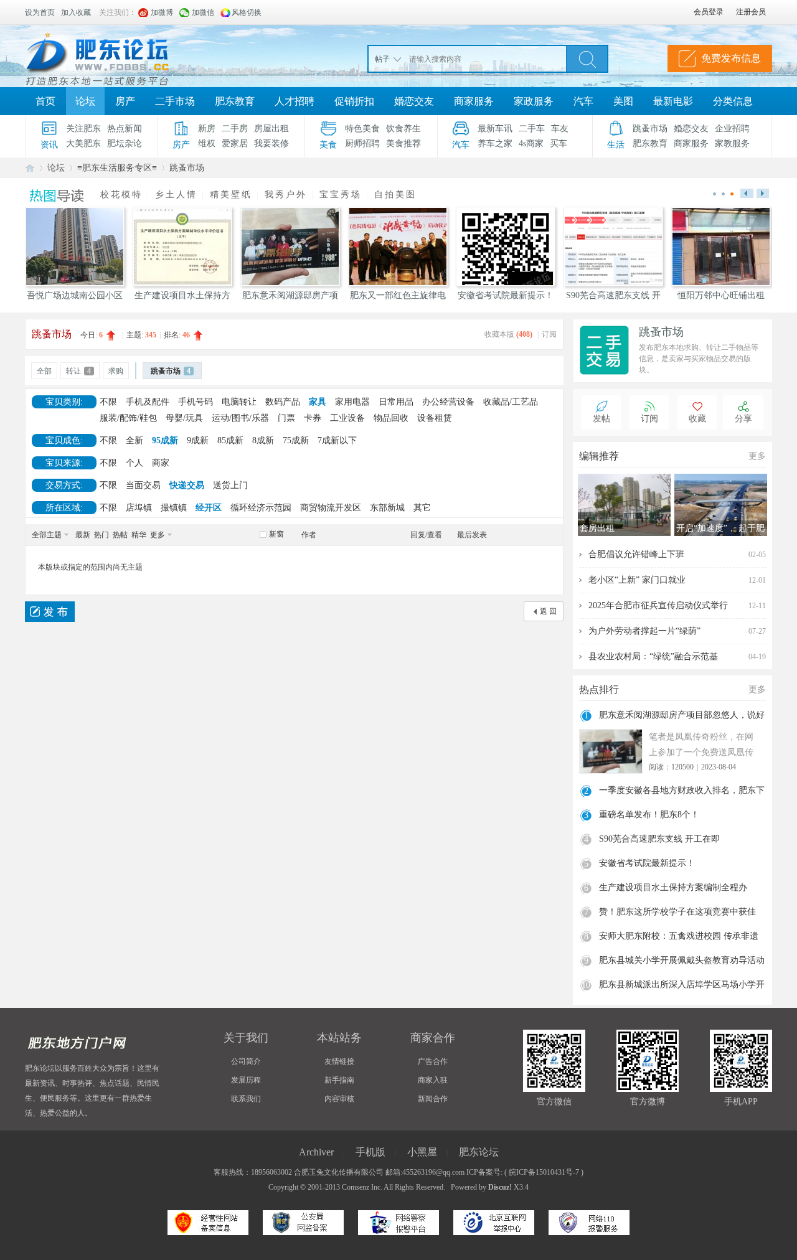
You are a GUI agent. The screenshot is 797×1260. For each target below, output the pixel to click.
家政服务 (534, 101)
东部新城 (387, 507)
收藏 (697, 418)
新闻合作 (433, 1098)
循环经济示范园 (260, 507)
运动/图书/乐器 (240, 418)
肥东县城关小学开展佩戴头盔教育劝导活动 (682, 960)
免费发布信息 (731, 58)
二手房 (235, 128)
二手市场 (175, 101)
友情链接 (339, 1061)
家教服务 (732, 143)
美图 (623, 101)
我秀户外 (286, 194)
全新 (134, 440)
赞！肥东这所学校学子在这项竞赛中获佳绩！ (677, 913)
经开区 (209, 507)
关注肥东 (83, 128)
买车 (558, 143)
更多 (157, 534)
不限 (108, 402)
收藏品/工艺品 (510, 402)
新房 (206, 128)
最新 (82, 534)
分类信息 (733, 101)
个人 (134, 463)
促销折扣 (354, 101)
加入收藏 (76, 12)
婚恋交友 (414, 101)
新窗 (276, 534)
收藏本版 (508, 334)
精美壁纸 (231, 194)
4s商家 (531, 143)
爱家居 (235, 143)
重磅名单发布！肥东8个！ (649, 814)
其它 (422, 507)
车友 (559, 128)
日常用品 (396, 402)
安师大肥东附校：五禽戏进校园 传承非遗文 (678, 937)
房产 (125, 101)
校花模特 (121, 194)
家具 (317, 402)
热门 (101, 534)
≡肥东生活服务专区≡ (117, 167)
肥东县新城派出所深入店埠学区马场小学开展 (682, 986)
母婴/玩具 (184, 418)
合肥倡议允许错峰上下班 (636, 554)
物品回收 (391, 418)
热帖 (120, 534)
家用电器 (352, 402)
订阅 (549, 334)
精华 (138, 534)
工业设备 (347, 418)
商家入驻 (433, 1080)
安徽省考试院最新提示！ (647, 863)
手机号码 (195, 402)
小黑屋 (422, 1152)
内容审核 (339, 1098)
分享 (743, 418)
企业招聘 (732, 128)
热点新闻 (124, 128)
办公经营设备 (448, 402)
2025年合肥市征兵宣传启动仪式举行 (658, 605)
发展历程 (246, 1080)
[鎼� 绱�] (587, 58)
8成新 (263, 440)
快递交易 (186, 485)
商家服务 (474, 101)
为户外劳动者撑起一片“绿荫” (644, 631)
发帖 (601, 418)
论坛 (85, 101)
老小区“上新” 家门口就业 (637, 580)
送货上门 (230, 485)
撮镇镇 (174, 507)
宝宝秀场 (340, 194)
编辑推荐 (599, 456)
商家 (160, 463)
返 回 (548, 611)
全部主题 (47, 534)
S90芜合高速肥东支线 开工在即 (659, 839)
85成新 (230, 440)
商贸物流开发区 (330, 507)
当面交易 (143, 485)
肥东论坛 (30, 168)
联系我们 (246, 1098)
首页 (45, 101)
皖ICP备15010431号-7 (544, 1172)
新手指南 (339, 1080)
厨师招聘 (362, 143)
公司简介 (246, 1061)
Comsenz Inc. (362, 1187)
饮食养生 (403, 128)
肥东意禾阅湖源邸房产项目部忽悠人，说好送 (682, 716)
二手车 (532, 128)
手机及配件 (147, 402)
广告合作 (433, 1061)
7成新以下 (337, 440)
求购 (115, 371)
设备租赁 (434, 418)
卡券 (312, 418)
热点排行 (599, 689)
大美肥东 (83, 143)
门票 (286, 418)
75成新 (296, 440)
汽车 (583, 101)
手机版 (370, 1152)
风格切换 (247, 12)
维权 (206, 143)
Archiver (316, 1152)
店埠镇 (139, 507)
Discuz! (500, 1187)
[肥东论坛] (112, 56)
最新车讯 (495, 128)
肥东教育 (235, 101)
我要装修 (271, 143)
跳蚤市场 (650, 128)
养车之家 (495, 143)
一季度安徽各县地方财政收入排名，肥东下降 (682, 792)
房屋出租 (271, 128)
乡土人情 (176, 194)
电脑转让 (239, 402)
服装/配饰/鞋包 (128, 418)
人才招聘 (294, 101)
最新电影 (673, 101)
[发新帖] (50, 611)
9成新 (198, 440)
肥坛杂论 (124, 143)
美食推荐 (403, 143)
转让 (78, 371)
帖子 (382, 59)
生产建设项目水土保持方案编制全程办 (673, 887)
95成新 (165, 440)
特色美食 (362, 128)
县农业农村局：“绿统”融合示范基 (653, 656)
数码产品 (282, 402)
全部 (44, 371)
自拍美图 (395, 194)
